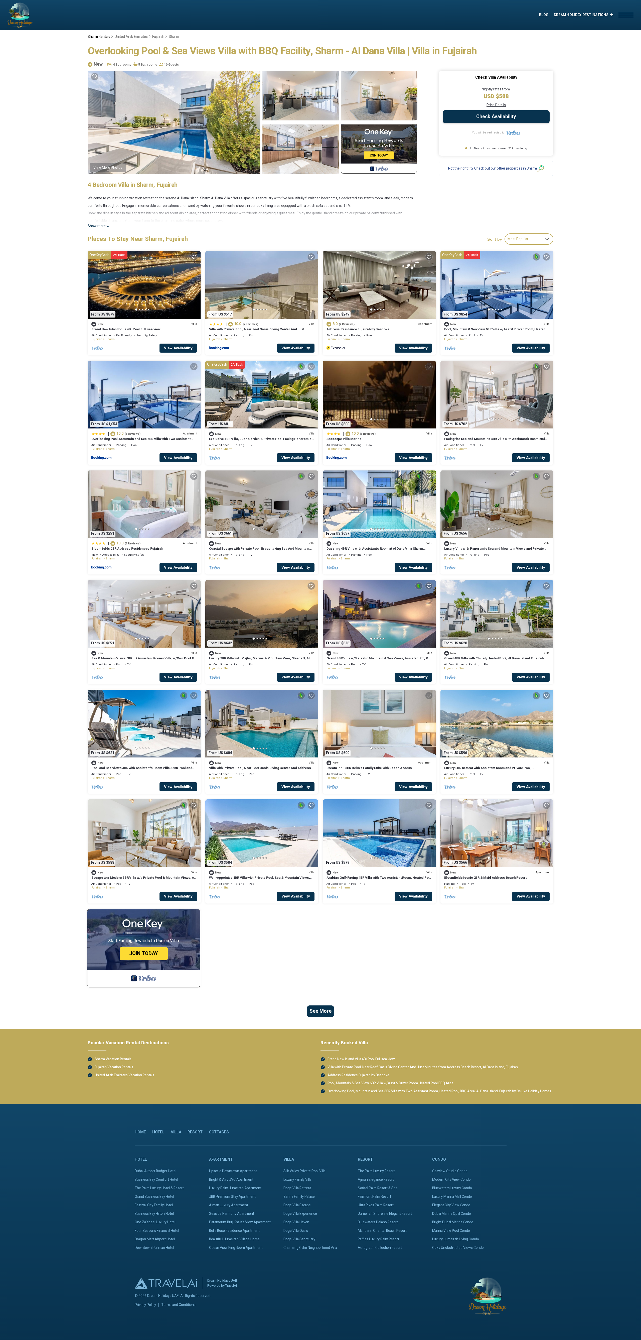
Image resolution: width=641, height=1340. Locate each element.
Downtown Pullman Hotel (154, 1247)
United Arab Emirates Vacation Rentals (124, 1075)
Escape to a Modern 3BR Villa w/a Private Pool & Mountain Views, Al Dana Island (143, 879)
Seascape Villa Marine (344, 438)
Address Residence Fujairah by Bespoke (358, 329)
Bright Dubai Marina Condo (452, 1222)
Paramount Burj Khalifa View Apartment (240, 1222)
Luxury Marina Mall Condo (452, 1196)
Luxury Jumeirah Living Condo (455, 1239)
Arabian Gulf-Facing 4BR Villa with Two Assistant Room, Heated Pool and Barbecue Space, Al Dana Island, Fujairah (379, 879)
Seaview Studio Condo (449, 1171)
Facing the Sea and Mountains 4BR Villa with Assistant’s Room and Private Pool (494, 441)
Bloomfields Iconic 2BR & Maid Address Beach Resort (485, 877)
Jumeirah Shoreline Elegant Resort (385, 1213)
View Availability (178, 348)
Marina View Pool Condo (451, 1230)
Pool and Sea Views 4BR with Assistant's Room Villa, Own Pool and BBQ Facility (141, 770)
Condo (439, 1159)
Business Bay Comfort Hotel (156, 1179)
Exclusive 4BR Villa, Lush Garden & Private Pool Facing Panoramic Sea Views (260, 441)
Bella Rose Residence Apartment (234, 1230)
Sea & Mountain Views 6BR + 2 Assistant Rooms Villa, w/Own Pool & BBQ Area (142, 660)
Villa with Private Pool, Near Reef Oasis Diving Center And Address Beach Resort (260, 770)
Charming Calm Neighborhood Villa (310, 1247)
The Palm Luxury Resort (376, 1171)
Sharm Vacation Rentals (113, 1059)
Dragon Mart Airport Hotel (155, 1239)
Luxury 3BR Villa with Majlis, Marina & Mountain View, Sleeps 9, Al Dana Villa (259, 660)
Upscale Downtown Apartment (233, 1171)
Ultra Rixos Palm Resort (376, 1205)
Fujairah (158, 36)
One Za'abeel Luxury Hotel (155, 1222)
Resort (195, 1132)
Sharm (174, 36)
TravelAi (231, 1285)
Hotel (158, 1132)
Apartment (221, 1159)
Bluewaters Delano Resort (378, 1222)
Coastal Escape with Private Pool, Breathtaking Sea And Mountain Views (259, 550)
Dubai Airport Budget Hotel (155, 1171)
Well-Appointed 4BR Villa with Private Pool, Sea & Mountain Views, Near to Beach (259, 879)
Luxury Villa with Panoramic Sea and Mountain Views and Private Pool (494, 550)
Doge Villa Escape (297, 1205)
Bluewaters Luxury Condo (452, 1188)
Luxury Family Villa (297, 1179)
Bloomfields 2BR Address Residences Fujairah (127, 548)
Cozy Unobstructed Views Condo (458, 1247)
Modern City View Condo (451, 1179)
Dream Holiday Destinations (581, 15)
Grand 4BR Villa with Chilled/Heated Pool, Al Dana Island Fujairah (494, 658)
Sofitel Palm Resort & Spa (377, 1188)
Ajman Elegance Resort (376, 1179)
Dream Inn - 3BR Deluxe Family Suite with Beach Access (369, 768)
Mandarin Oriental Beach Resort (382, 1230)
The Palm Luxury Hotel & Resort (159, 1188)
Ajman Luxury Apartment (228, 1205)
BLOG (544, 15)
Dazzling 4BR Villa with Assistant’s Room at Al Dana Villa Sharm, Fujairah (375, 550)
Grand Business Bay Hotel (154, 1196)
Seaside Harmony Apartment (231, 1213)
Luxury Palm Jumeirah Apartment (235, 1188)
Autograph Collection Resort (380, 1247)
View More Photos (107, 167)
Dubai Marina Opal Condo (451, 1213)
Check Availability (496, 116)
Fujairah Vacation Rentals (114, 1067)
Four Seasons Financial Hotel (157, 1230)
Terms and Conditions (178, 1305)
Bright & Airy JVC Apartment (231, 1179)
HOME (140, 1132)
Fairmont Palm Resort (374, 1196)
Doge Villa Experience (300, 1213)
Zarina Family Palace (299, 1196)
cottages (219, 1132)
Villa (176, 1132)
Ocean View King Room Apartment (236, 1247)
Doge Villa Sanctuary (299, 1239)
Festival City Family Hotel (154, 1205)
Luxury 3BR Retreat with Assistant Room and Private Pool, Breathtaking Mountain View (488, 770)
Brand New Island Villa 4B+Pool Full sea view (126, 329)
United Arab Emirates (131, 36)
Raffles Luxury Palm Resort (378, 1239)
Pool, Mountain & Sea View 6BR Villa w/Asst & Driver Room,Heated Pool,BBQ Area (495, 331)
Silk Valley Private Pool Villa (304, 1171)
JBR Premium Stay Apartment (232, 1196)
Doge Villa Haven (296, 1222)
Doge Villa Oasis (295, 1230)
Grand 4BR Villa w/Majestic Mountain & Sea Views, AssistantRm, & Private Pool (377, 660)
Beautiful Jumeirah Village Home (234, 1239)
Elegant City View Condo (451, 1205)
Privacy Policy (145, 1305)
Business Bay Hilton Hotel (154, 1213)
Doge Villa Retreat (297, 1188)
